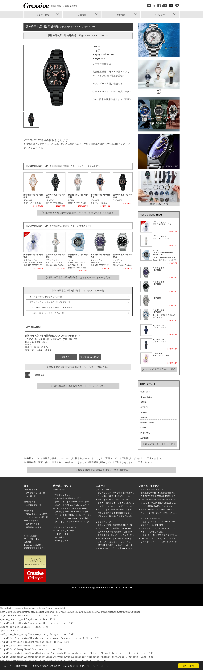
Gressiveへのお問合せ (34, 545)
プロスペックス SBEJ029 (152, 525)
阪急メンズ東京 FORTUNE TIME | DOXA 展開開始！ (121, 525)
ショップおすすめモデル (149, 518)
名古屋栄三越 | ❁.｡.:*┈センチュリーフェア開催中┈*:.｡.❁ (123, 535)
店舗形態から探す (33, 527)
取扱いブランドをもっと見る (160, 444)
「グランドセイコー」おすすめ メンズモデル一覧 (50, 302)
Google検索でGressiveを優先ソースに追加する (103, 470)
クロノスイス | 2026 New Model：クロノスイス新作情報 (79, 502)
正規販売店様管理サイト (34, 548)
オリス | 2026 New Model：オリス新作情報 (74, 518)
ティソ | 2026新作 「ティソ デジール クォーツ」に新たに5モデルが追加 (129, 499)
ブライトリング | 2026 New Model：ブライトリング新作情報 (81, 522)
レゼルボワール (61, 541)
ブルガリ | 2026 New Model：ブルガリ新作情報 (76, 512)
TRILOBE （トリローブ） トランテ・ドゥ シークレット (165, 538)
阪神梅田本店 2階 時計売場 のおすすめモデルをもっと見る (79, 277)
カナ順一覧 (31, 496)
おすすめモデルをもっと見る (160, 369)
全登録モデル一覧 (33, 505)
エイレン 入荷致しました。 (152, 532)
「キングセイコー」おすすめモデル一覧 (45, 297)
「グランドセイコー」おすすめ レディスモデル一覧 (50, 307)
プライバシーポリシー (99, 666)
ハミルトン (60, 537)
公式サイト (66, 357)
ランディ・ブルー (62, 534)
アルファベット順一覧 (35, 493)
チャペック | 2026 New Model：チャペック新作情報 (77, 515)
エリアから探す (32, 524)
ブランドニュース (103, 490)
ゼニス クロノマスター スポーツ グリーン (159, 542)
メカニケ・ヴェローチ (64, 531)
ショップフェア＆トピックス (151, 490)
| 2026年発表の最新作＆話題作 (68, 498)
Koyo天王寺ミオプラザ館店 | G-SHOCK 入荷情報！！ (122, 548)
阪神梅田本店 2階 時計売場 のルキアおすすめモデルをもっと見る (79, 213)
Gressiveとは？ (31, 536)
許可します (188, 665)
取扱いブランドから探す (36, 514)
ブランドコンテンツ (61, 495)
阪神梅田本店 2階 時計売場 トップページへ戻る (79, 386)
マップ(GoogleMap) (89, 357)
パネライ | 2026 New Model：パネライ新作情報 (76, 505)
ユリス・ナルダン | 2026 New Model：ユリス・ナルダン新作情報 (83, 508)
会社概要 (28, 542)
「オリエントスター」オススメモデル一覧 (46, 313)
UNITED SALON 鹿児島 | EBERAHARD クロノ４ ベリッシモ (124, 528)
